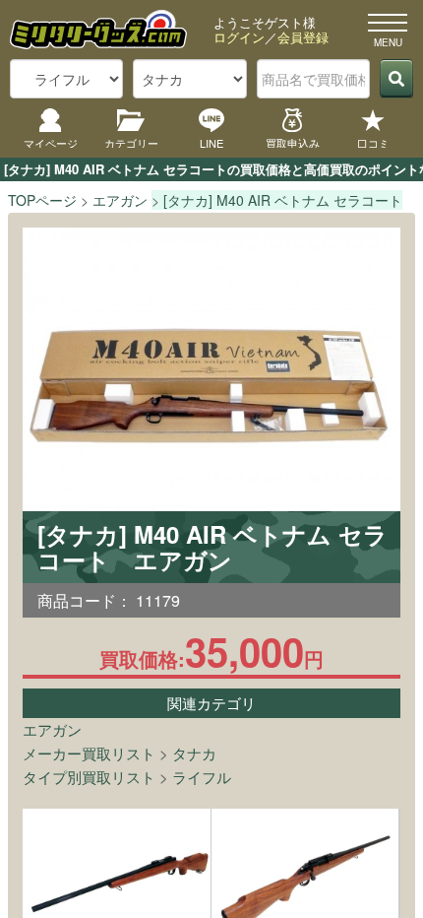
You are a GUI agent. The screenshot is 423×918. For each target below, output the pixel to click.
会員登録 (303, 37)
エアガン (52, 729)
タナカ (194, 753)
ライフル (201, 776)
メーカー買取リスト (89, 753)
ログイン (239, 37)
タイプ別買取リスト (89, 776)
